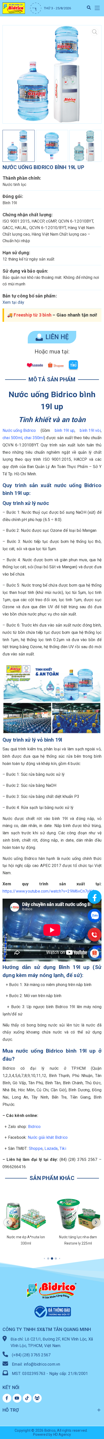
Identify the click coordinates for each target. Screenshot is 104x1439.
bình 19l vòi (90, 430)
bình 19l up (64, 430)
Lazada (51, 1148)
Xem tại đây (13, 302)
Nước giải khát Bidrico (48, 1137)
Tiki (63, 1148)
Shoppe (36, 1148)
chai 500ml (12, 437)
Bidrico (34, 1126)
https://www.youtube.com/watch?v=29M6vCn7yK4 (48, 891)
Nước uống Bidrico (19, 430)
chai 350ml (34, 437)
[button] (97, 8)
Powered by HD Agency (52, 1434)
